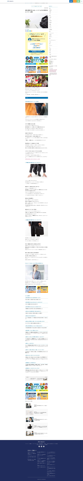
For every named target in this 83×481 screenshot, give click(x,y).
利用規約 (30, 443)
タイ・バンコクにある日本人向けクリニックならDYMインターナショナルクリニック (51, 453)
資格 (49, 38)
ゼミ (49, 47)
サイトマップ (26, 443)
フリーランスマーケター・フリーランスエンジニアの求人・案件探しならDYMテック (32, 457)
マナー (50, 13)
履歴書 (50, 24)
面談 (71, 1)
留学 (49, 43)
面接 (49, 15)
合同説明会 (50, 29)
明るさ (50, 52)
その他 (50, 54)
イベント (74, 1)
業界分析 (50, 22)
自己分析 (50, 20)
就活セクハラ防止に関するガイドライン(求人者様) (52, 443)
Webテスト (50, 36)
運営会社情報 (40, 443)
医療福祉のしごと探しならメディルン (41, 465)
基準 (49, 31)
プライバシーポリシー (35, 443)
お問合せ (45, 443)
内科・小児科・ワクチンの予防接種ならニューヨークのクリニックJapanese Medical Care (51, 462)
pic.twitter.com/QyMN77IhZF (52, 71)
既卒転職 (78, 1)
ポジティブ (50, 45)
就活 (49, 8)
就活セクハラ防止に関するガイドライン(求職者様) (42, 444)
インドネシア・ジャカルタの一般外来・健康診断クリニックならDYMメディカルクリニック (51, 459)
